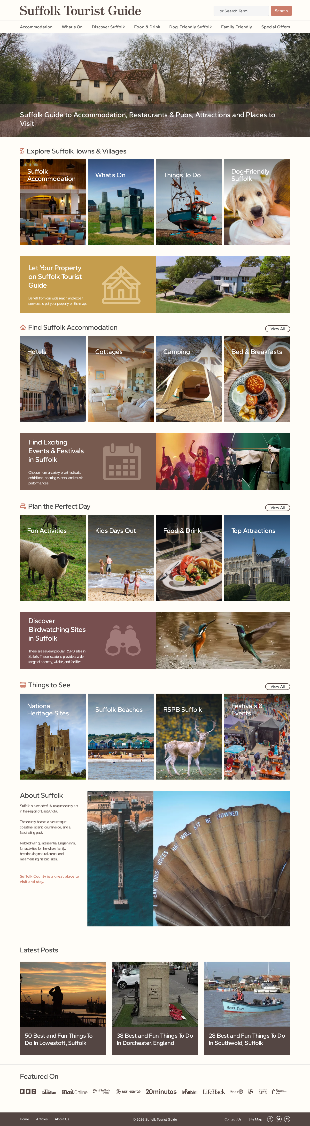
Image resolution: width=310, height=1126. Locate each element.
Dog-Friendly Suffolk (190, 27)
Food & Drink (147, 27)
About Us (62, 1119)
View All (278, 328)
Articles (42, 1119)
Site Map (255, 1119)
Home (24, 1119)
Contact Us (233, 1119)
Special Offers (275, 27)
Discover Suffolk (108, 27)
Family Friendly (236, 27)
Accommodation (36, 27)
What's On (72, 27)
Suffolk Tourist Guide (161, 1119)
